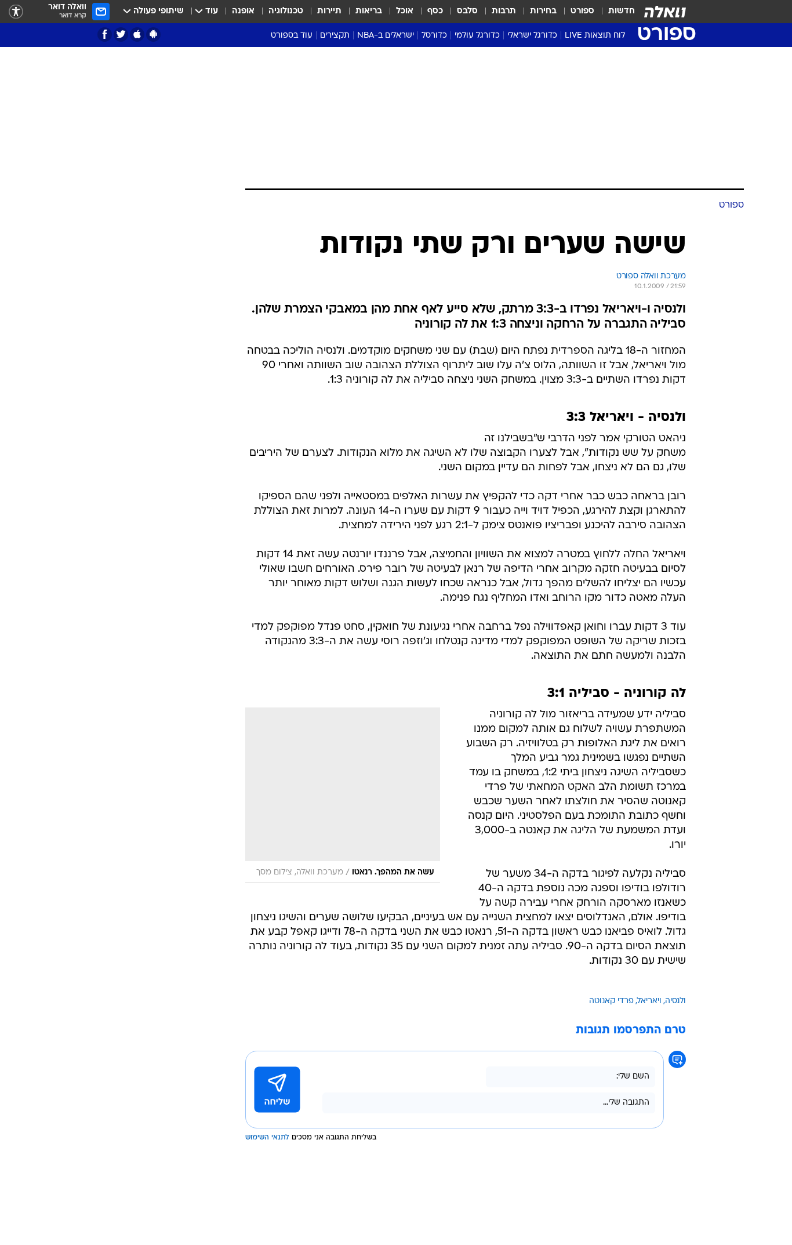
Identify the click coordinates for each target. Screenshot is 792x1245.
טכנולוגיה (285, 11)
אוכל (404, 11)
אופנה (243, 11)
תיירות (329, 11)
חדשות (621, 11)
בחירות (543, 11)
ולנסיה (675, 1001)
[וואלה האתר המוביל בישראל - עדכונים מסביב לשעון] (665, 11)
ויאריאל (649, 1001)
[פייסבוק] (104, 34)
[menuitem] (614, 11)
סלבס (467, 11)
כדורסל (434, 35)
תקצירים (335, 35)
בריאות (368, 11)
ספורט (582, 11)
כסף (435, 11)
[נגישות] (16, 12)
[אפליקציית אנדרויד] (153, 34)
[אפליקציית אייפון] (137, 34)
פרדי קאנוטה (611, 1001)
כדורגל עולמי (477, 35)
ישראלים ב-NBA (385, 35)
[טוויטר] (121, 34)
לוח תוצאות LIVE (595, 35)
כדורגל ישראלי (532, 35)
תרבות (504, 11)
